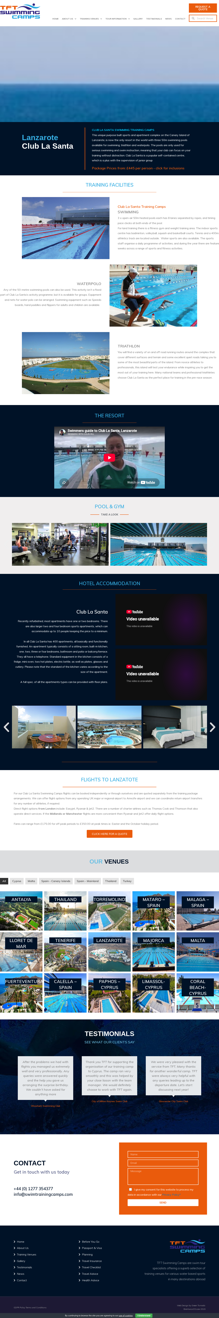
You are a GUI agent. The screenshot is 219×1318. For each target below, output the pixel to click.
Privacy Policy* (171, 1194)
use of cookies (126, 1315)
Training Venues (89, 18)
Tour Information (116, 18)
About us (67, 18)
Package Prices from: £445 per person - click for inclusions (138, 168)
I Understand (143, 1315)
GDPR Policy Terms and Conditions (30, 1307)
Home (55, 18)
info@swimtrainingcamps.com (43, 1194)
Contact (180, 18)
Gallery (138, 18)
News (168, 18)
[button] (203, 8)
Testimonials (154, 18)
